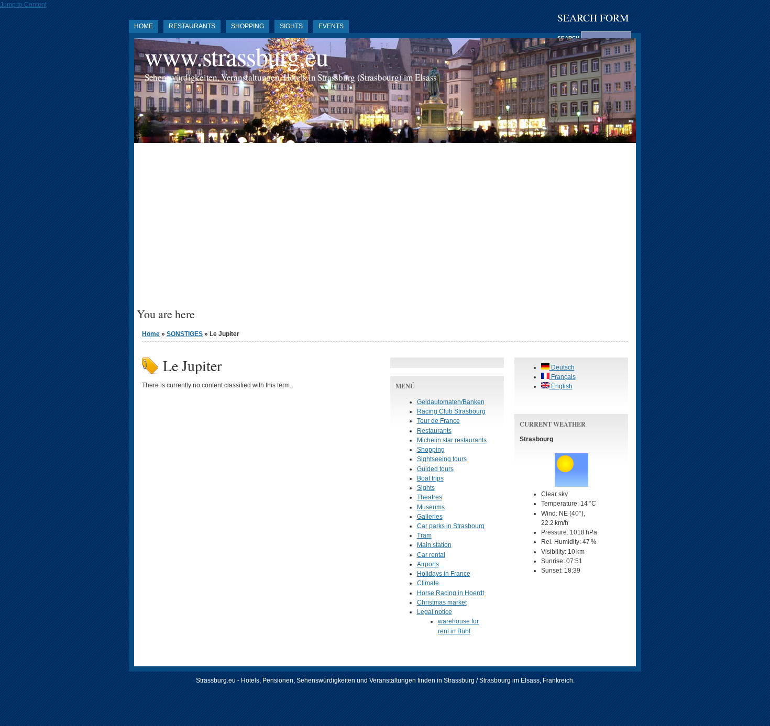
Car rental (431, 555)
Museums (431, 507)
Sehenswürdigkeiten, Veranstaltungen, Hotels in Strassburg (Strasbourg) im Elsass (291, 77)
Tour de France (438, 421)
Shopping (247, 26)
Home (143, 26)
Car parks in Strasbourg (451, 526)
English (561, 386)
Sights (291, 26)
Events (331, 26)
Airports (428, 564)
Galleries (430, 516)
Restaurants (192, 26)
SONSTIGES (185, 334)
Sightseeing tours (442, 459)
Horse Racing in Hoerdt (450, 593)
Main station (434, 545)
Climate (428, 583)
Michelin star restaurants (452, 440)
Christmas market (442, 602)
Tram (424, 535)
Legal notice (434, 612)
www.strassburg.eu (236, 56)
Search (569, 38)
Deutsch (562, 367)
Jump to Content (23, 4)
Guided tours (435, 469)
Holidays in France (443, 573)
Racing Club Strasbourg (451, 411)
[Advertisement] (385, 229)
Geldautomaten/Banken (451, 402)
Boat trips (430, 478)
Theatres (429, 497)
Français (562, 377)
